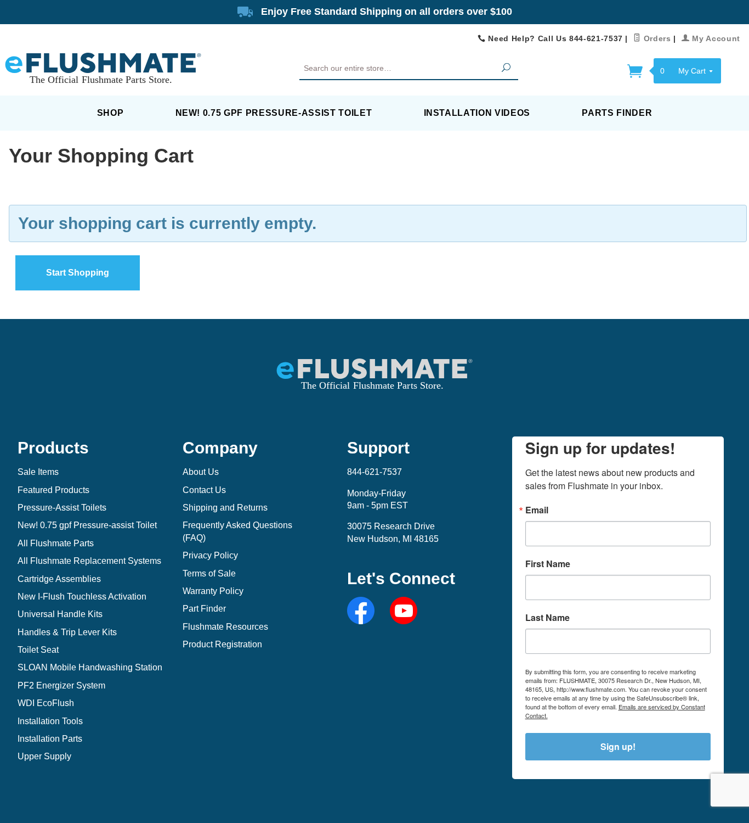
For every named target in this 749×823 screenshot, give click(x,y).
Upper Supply (44, 756)
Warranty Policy (213, 591)
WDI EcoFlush (46, 703)
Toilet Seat (38, 649)
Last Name (547, 617)
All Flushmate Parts (56, 543)
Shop (110, 112)
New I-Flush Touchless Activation (82, 596)
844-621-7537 (374, 472)
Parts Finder (617, 112)
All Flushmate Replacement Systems (89, 561)
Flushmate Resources (225, 626)
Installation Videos (477, 112)
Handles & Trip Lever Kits (67, 632)
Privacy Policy (210, 555)
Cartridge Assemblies (59, 579)
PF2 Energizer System (61, 685)
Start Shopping (77, 272)
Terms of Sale (209, 573)
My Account (715, 38)
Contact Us (204, 490)
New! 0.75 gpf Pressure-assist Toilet (273, 112)
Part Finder (204, 608)
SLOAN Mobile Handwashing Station (90, 667)
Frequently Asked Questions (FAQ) (237, 531)
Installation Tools (50, 721)
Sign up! (617, 746)
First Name (547, 563)
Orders (656, 38)
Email (536, 510)
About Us (201, 472)
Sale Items (38, 472)
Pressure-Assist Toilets (62, 507)
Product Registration (222, 644)
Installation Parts (50, 738)
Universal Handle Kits (60, 614)
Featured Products (53, 490)
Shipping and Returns (225, 507)
